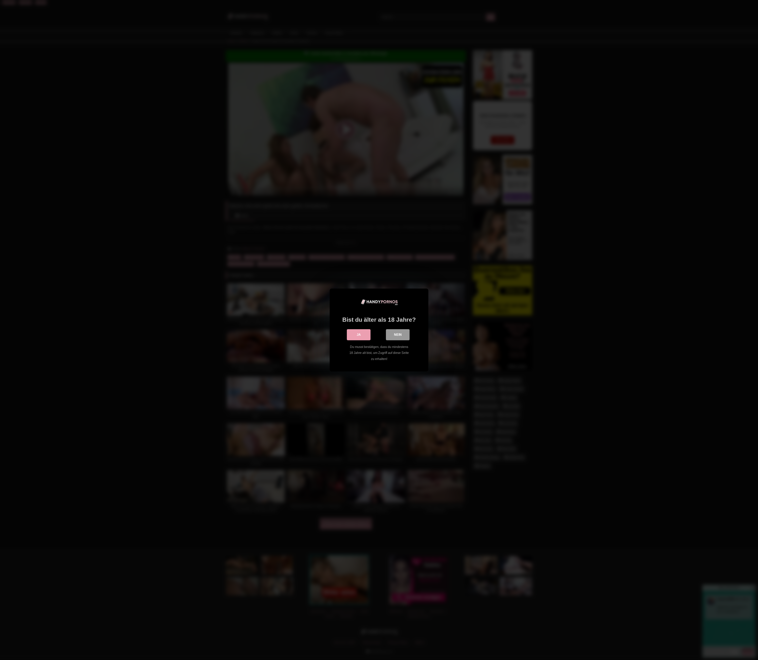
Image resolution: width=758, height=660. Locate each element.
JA (359, 334)
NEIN (398, 334)
